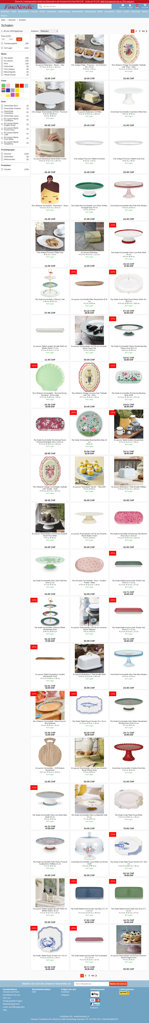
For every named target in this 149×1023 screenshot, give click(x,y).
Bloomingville (16, 72)
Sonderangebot (16, 43)
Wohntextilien (77, 12)
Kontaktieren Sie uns (11, 995)
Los (19, 39)
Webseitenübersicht (11, 1004)
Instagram (65, 995)
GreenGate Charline (16, 108)
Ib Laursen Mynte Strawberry (16, 143)
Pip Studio (16, 58)
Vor (143, 31)
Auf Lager (16, 48)
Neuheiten (5, 12)
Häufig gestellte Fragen (12, 1001)
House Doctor (16, 75)
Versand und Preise (11, 992)
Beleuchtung (90, 12)
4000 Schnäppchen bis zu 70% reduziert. (117, 2)
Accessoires (109, 12)
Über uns (6, 998)
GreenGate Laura (16, 116)
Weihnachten (23, 12)
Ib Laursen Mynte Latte (16, 134)
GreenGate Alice (16, 106)
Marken (4, 16)
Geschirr (34, 12)
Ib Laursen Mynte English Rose (16, 124)
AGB (34, 992)
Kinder (126, 12)
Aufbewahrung (64, 12)
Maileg (145, 12)
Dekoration (51, 12)
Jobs (5, 1010)
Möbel (100, 12)
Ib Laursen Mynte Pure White (16, 138)
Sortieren (35, 31)
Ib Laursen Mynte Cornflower (16, 120)
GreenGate (135, 12)
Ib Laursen (16, 61)
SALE (13, 12)
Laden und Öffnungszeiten (14, 1007)
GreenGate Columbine (16, 112)
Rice (16, 64)
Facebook (65, 992)
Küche (42, 12)
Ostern (119, 12)
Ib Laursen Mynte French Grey (16, 129)
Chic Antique (16, 69)
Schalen (16, 169)
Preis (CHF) (6, 36)
